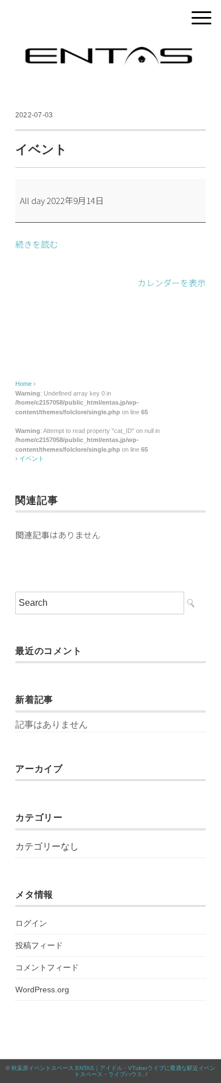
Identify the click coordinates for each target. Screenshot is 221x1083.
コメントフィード (47, 967)
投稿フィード (39, 945)
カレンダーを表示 (172, 282)
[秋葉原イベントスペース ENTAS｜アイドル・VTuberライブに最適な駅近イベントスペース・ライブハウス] (110, 48)
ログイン (31, 923)
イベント (31, 458)
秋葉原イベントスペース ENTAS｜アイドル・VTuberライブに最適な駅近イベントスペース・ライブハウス (113, 1071)
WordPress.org (42, 989)
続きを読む (36, 244)
